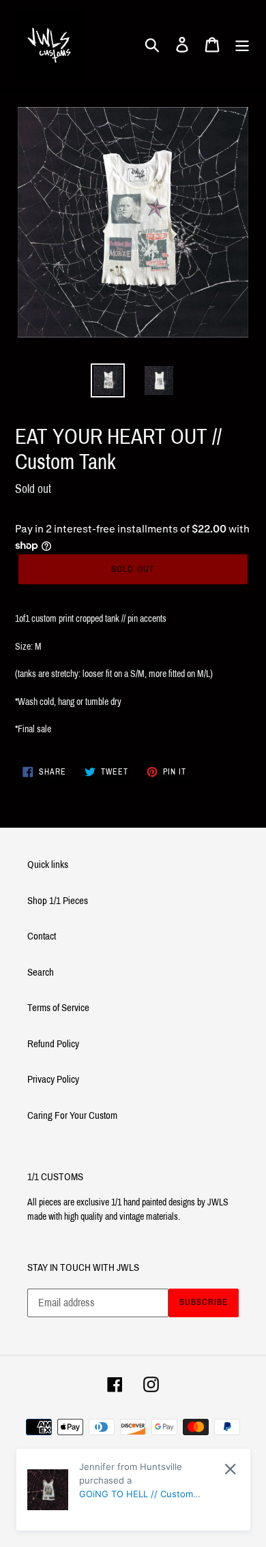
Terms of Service (58, 1007)
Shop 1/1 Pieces (57, 900)
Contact (41, 936)
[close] (230, 1469)
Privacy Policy (53, 1079)
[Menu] (242, 44)
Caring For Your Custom (72, 1115)
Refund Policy (53, 1043)
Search (40, 972)
